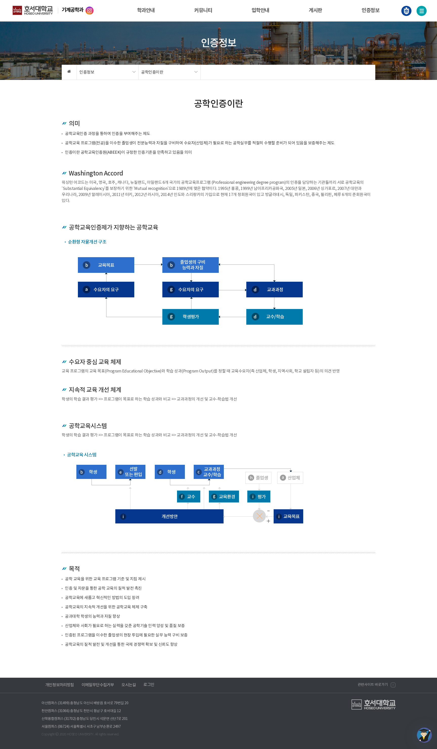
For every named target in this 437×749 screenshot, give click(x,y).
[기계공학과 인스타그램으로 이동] (89, 10)
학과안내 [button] (146, 11)
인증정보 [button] (370, 11)
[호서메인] (406, 11)
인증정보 (86, 72)
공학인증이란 (152, 72)
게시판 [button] (315, 11)
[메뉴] (422, 11)
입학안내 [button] (260, 11)
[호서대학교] (37, 10)
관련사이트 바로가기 (373, 685)
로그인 (149, 684)
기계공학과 (72, 10)
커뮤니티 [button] (203, 11)
